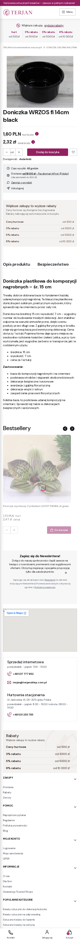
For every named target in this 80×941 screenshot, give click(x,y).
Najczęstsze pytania (14, 815)
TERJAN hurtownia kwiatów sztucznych (22, 47)
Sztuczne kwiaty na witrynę (19, 924)
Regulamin (50, 579)
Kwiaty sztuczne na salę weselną (21, 914)
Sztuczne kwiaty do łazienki (19, 919)
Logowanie (9, 848)
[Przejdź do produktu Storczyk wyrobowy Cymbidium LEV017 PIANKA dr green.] (37, 469)
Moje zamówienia (13, 853)
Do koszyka (61, 530)
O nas (6, 876)
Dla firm (7, 881)
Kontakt (7, 886)
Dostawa (8, 787)
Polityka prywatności (15, 825)
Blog (5, 830)
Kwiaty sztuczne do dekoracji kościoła (25, 909)
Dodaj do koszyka (47, 152)
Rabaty (7, 792)
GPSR (6, 858)
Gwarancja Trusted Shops (18, 891)
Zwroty (7, 797)
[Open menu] (67, 12)
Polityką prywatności (44, 587)
